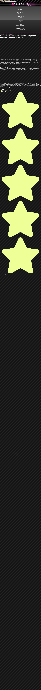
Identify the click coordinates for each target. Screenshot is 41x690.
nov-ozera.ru (21, 4)
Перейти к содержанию (5, 0)
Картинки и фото (20, 29)
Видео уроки (20, 22)
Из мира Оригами (20, 25)
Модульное (20, 12)
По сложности (20, 16)
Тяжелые (20, 20)
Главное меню (4, 34)
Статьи (20, 26)
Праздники (6, 90)
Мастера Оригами (20, 28)
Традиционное (20, 8)
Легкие (20, 17)
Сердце (10, 90)
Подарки (1, 90)
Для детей (20, 13)
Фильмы (20, 30)
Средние (20, 18)
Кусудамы (20, 9)
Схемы (20, 24)
